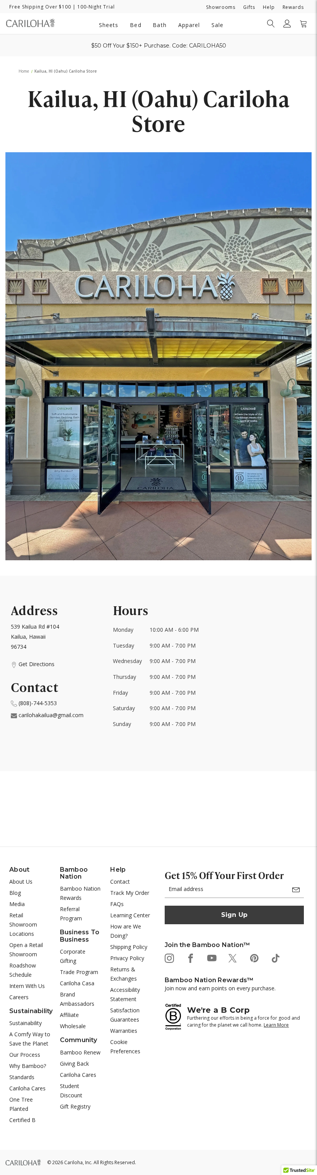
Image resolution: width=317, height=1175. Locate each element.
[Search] (271, 23)
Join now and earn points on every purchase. (220, 988)
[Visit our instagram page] (169, 958)
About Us (20, 881)
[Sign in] (287, 23)
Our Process (24, 1054)
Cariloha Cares (27, 1088)
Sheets (108, 25)
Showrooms (220, 7)
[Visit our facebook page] (190, 958)
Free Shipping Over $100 (40, 6)
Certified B (22, 1120)
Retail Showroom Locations (23, 924)
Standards (21, 1077)
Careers (19, 997)
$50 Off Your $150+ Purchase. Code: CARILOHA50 (158, 45)
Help (269, 7)
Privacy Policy (127, 958)
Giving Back (74, 1063)
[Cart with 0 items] (303, 23)
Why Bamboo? (27, 1066)
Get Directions (36, 664)
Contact (120, 881)
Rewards (293, 7)
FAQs (117, 904)
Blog (15, 892)
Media (17, 904)
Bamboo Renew (80, 1052)
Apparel (189, 25)
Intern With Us (27, 986)
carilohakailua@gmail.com (50, 715)
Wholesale (73, 1026)
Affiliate (69, 1015)
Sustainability (25, 1023)
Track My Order (129, 892)
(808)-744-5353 (37, 703)
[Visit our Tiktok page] (275, 958)
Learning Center (130, 915)
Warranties (123, 1030)
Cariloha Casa (77, 983)
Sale (217, 25)
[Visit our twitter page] (232, 958)
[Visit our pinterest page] (254, 958)
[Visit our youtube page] (211, 958)
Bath (159, 25)
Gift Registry (75, 1106)
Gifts (249, 7)
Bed (135, 25)
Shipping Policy (128, 947)
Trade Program (79, 972)
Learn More (276, 1025)
